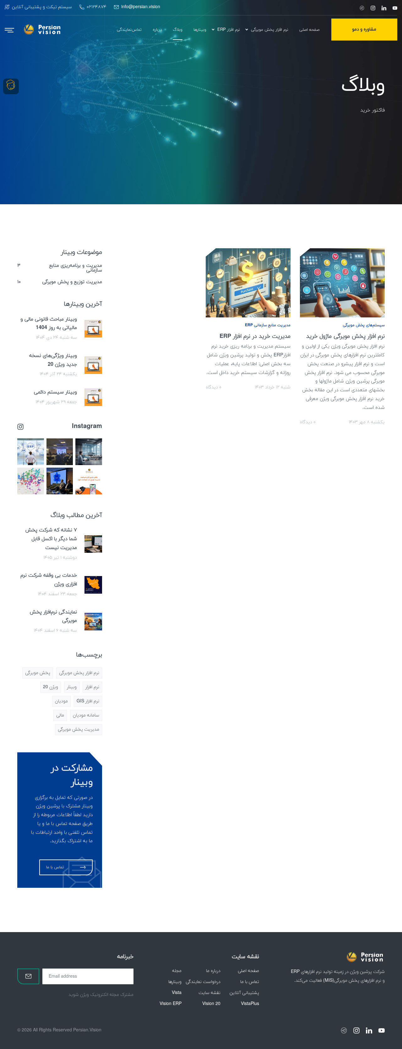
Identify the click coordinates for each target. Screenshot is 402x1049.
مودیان (61, 701)
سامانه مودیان (86, 715)
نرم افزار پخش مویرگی (79, 673)
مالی (60, 715)
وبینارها (175, 982)
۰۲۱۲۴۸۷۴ (96, 7)
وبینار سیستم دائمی (55, 392)
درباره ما (213, 971)
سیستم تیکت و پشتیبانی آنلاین (42, 7)
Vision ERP (171, 1004)
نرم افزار (92, 687)
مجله (177, 971)
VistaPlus (250, 1004)
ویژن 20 (50, 687)
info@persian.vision (140, 7)
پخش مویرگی (37, 673)
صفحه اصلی (248, 971)
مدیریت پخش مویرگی (78, 730)
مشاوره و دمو (364, 29)
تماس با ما (249, 982)
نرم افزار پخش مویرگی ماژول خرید (345, 336)
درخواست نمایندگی (203, 982)
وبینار (72, 687)
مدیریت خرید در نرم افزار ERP (255, 336)
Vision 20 (211, 1004)
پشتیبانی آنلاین (244, 993)
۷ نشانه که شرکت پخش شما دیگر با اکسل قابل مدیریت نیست (51, 539)
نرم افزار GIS (88, 701)
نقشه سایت (209, 993)
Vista (177, 993)
